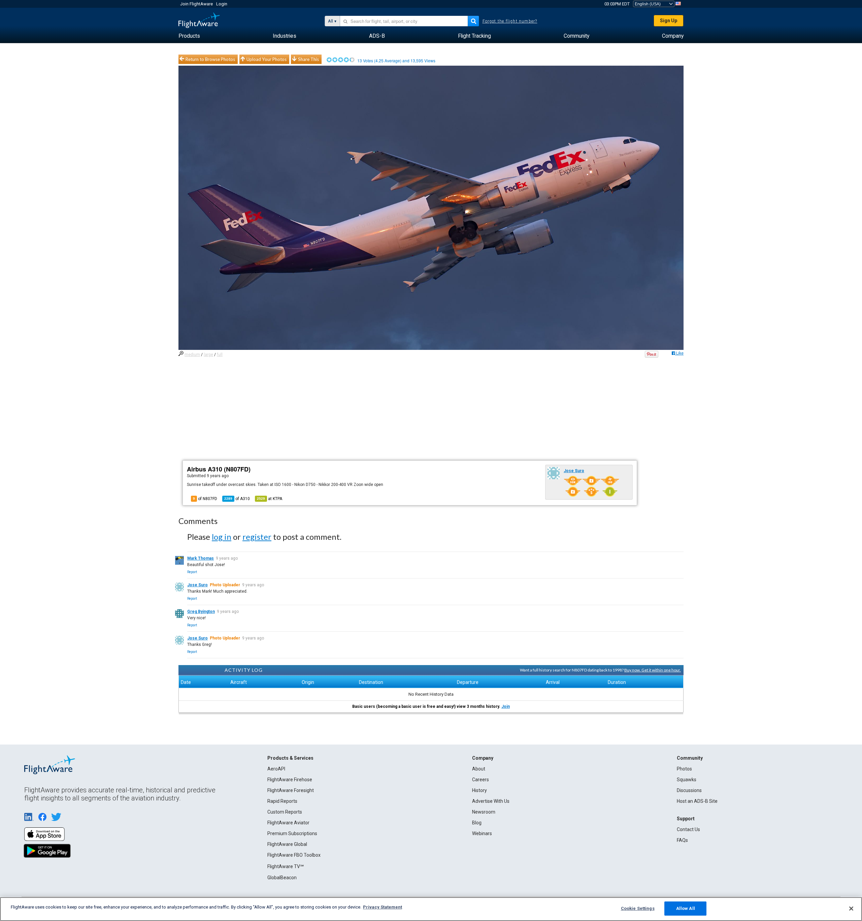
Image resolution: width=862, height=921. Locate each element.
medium (192, 354)
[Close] (851, 908)
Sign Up (668, 20)
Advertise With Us (490, 801)
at (269, 498)
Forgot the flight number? (510, 21)
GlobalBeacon (282, 877)
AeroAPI (276, 768)
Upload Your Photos (266, 59)
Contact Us (688, 829)
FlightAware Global (287, 844)
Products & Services (290, 758)
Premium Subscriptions (292, 833)
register (256, 536)
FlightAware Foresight (290, 790)
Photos (684, 768)
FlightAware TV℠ (285, 866)
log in (221, 536)
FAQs (682, 840)
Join (505, 706)
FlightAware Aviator (288, 822)
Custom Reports (284, 812)
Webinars (482, 833)
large (208, 354)
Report (192, 572)
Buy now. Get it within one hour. (652, 669)
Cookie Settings (638, 908)
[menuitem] (189, 36)
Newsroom (483, 812)
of (237, 498)
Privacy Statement (382, 907)
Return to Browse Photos (210, 59)
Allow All (685, 908)
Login (221, 3)
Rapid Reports (282, 801)
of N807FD (205, 498)
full (220, 354)
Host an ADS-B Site (697, 801)
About (478, 768)
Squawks (686, 779)
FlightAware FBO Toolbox (294, 855)
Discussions (689, 790)
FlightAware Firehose (289, 779)
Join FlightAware (196, 3)
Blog (477, 822)
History (479, 790)
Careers (480, 779)
